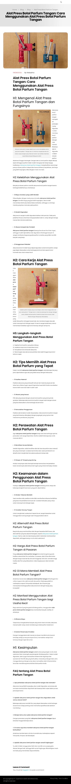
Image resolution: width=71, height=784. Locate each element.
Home (14, 10)
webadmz (30, 73)
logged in (26, 770)
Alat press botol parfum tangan (30, 165)
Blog (22, 10)
